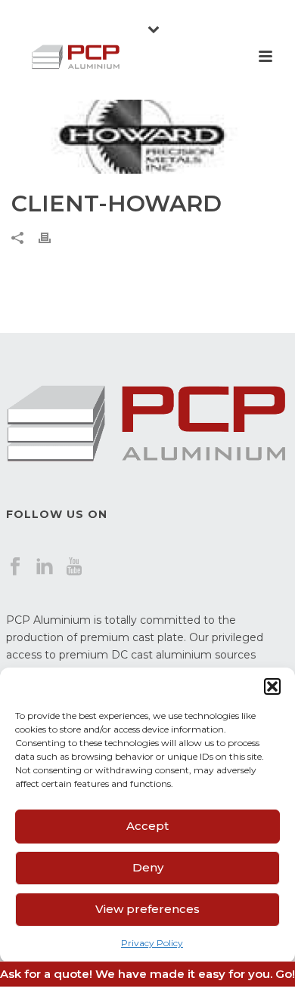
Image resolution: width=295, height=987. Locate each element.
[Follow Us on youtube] (74, 567)
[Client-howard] (147, 137)
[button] (272, 686)
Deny (147, 867)
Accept (147, 826)
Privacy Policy (152, 942)
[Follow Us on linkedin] (45, 567)
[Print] (52, 237)
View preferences (147, 909)
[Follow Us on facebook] (15, 567)
